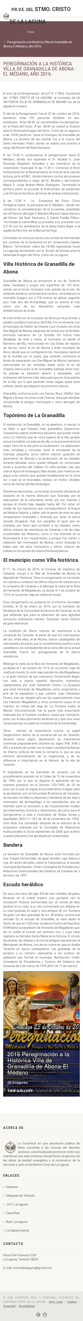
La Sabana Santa (17, 1230)
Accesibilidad (27, 1306)
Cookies (72, 1301)
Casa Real (12, 1213)
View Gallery (20, 1091)
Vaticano (12, 1187)
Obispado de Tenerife (20, 1195)
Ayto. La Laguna (16, 1221)
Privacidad (9, 1306)
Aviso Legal (56, 1301)
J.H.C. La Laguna (17, 1204)
